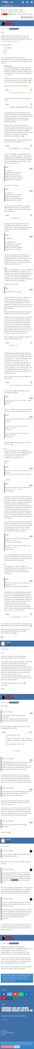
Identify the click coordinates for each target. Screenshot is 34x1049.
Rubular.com (24, 303)
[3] (4, 739)
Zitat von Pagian (8, 712)
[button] (31, 2)
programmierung (6, 1008)
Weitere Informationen (7, 1047)
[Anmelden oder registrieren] (27, 2)
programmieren (6, 1010)
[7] (4, 746)
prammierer (25, 1008)
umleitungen (15, 1010)
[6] (4, 744)
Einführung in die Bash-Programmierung (16, 40)
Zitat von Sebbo (7, 851)
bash (19, 1008)
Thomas (15, 880)
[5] (4, 742)
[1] (7, 93)
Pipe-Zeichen (14, 610)
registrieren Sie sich (8, 979)
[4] (4, 740)
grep (22, 1010)
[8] (4, 748)
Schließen (16, 1047)
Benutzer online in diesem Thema (13, 1016)
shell (14, 1008)
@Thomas (13, 782)
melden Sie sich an (22, 979)
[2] (4, 737)
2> (31, 1010)
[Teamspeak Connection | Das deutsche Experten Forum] (7, 2)
